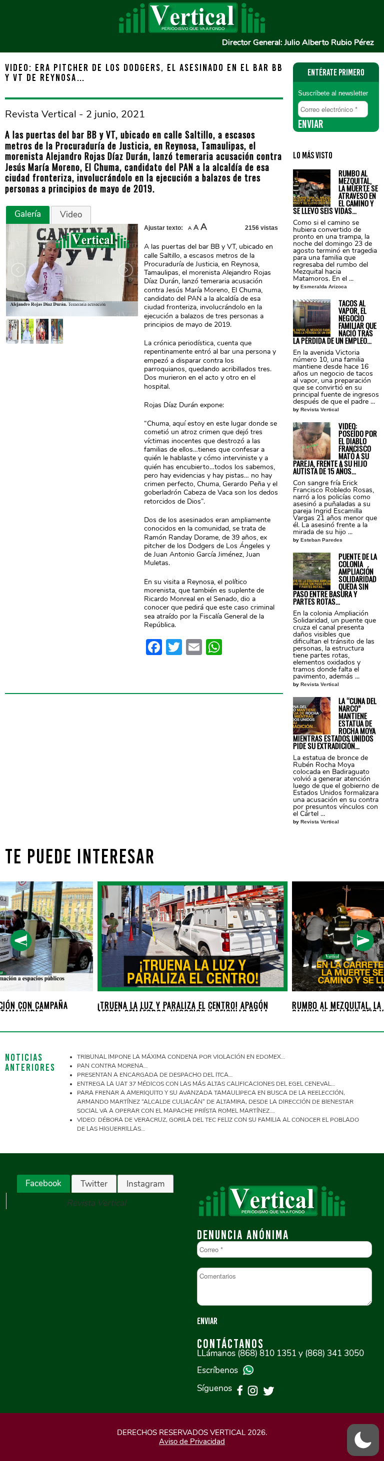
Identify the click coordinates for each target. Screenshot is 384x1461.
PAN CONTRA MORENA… (112, 1066)
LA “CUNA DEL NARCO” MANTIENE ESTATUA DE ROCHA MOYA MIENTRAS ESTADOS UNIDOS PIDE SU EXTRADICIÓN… (334, 723)
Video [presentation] (71, 214)
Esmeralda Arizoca (323, 286)
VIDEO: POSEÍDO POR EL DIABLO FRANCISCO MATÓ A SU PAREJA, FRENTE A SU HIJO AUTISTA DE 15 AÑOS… (335, 448)
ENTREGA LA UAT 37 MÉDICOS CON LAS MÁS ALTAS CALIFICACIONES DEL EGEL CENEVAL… (206, 1084)
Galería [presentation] (27, 214)
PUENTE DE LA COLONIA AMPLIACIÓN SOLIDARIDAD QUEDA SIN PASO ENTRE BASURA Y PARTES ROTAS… (335, 579)
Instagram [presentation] (145, 1184)
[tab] (28, 215)
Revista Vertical (319, 409)
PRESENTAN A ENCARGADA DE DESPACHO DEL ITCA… (154, 1075)
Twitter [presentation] (94, 1184)
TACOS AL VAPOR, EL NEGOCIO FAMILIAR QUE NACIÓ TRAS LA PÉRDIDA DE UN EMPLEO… (334, 321)
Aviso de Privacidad (192, 1442)
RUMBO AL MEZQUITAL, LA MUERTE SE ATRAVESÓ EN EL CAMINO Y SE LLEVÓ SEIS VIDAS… (335, 191)
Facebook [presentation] (44, 1183)
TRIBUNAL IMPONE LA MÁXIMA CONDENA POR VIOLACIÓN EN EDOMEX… (181, 1057)
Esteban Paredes (321, 540)
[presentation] (21, 940)
